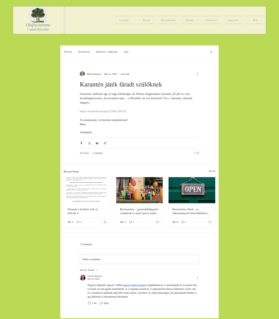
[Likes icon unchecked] (90, 303)
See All (212, 171)
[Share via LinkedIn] (97, 143)
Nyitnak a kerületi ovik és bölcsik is (83, 211)
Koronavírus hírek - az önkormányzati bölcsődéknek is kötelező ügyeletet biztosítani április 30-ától (190, 211)
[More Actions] (197, 278)
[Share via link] (105, 143)
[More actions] (197, 74)
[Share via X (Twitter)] (89, 143)
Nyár (126, 52)
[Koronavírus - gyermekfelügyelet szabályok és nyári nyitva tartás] (139, 190)
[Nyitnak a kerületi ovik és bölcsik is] (87, 190)
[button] (211, 52)
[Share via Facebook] (81, 143)
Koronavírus (84, 52)
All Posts (68, 52)
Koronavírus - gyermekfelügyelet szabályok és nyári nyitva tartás (139, 211)
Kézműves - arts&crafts (107, 52)
